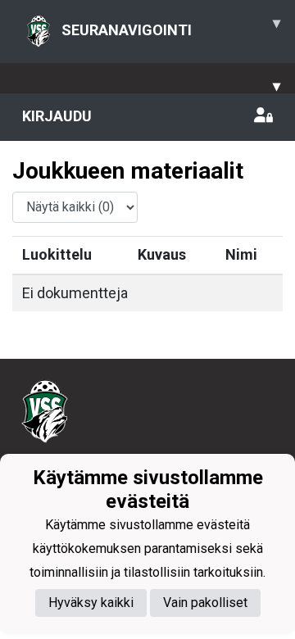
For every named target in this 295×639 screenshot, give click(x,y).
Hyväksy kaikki (91, 602)
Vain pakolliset (205, 602)
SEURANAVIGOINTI (170, 26)
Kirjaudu (57, 116)
